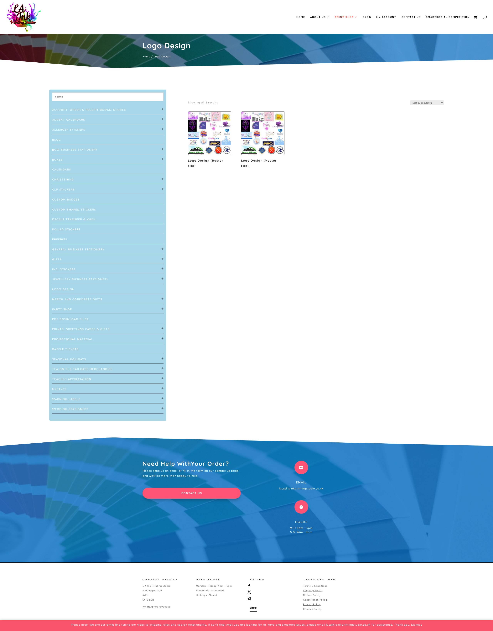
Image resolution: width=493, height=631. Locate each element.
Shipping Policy (312, 590)
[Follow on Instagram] (272, 598)
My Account (386, 17)
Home (300, 17)
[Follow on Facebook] (272, 586)
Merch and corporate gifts (77, 299)
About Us (318, 17)
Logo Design (63, 289)
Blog (367, 17)
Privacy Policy (312, 604)
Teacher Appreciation (71, 379)
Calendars (61, 169)
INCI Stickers (63, 269)
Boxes (57, 159)
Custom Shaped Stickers (74, 209)
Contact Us (411, 17)
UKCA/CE (59, 389)
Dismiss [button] (416, 624)
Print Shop (344, 17)
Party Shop (62, 309)
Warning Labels (66, 399)
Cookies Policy (312, 609)
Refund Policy (311, 595)
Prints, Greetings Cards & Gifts (81, 329)
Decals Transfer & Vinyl (74, 219)
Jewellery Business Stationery (80, 279)
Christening (63, 179)
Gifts (57, 259)
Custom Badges (66, 199)
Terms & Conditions (315, 585)
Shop (253, 607)
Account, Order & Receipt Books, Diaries (89, 110)
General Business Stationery (78, 249)
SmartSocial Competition (448, 17)
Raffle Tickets (65, 349)
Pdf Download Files (70, 319)
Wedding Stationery (70, 409)
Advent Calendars (68, 119)
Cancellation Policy (315, 599)
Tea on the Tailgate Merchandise (82, 369)
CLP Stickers (63, 189)
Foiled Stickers (66, 229)
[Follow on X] (272, 592)
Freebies (59, 239)
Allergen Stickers (68, 129)
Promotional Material (72, 339)
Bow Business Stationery (74, 149)
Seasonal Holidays (69, 359)
